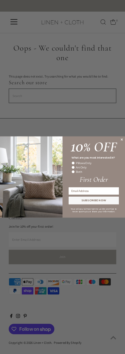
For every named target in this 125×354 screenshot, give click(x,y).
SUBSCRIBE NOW (93, 200)
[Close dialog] (122, 139)
